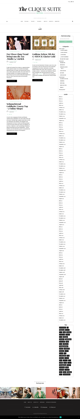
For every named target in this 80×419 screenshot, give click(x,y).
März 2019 (61, 261)
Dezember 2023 (62, 137)
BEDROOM (62, 64)
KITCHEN (62, 72)
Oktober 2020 (62, 220)
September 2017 (62, 300)
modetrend (65, 360)
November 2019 (62, 244)
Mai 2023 (61, 153)
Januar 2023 (61, 161)
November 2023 (62, 140)
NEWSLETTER (57, 21)
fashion (68, 339)
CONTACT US (35, 402)
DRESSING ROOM (13, 51)
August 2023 (61, 146)
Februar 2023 (61, 159)
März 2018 (61, 287)
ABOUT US (45, 21)
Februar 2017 (61, 315)
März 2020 (61, 235)
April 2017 (61, 311)
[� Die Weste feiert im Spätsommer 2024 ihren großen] (17, 392)
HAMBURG (62, 80)
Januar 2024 (61, 135)
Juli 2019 (60, 252)
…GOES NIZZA (63, 54)
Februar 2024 (62, 133)
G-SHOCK (40, 73)
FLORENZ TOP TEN (64, 78)
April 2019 (61, 259)
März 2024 (61, 131)
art (67, 327)
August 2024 (61, 120)
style (67, 367)
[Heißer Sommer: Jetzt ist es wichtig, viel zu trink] (63, 392)
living (68, 355)
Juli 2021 (60, 200)
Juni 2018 (61, 281)
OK (60, 417)
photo (65, 362)
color (60, 336)
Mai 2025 (61, 101)
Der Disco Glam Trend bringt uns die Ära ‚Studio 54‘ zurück (17, 56)
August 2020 (61, 224)
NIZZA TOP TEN (63, 85)
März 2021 (61, 209)
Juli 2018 (60, 278)
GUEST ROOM (63, 70)
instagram (66, 348)
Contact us (51, 21)
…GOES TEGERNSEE (64, 56)
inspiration (64, 346)
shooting (69, 362)
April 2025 (61, 103)
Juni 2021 (61, 202)
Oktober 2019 (62, 246)
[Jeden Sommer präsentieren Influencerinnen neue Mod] (40, 392)
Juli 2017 (60, 304)
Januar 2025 (61, 109)
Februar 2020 (62, 237)
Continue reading (11, 133)
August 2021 (61, 198)
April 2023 (61, 155)
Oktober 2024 (62, 116)
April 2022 (61, 181)
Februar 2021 (61, 211)
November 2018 (62, 270)
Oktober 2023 (62, 142)
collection (67, 334)
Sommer (68, 365)
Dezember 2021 (62, 189)
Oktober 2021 (61, 194)
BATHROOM (62, 62)
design (65, 337)
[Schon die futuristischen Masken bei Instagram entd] (28, 392)
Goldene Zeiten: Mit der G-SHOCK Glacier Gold (43, 55)
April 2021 (61, 207)
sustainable (67, 369)
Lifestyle (62, 356)
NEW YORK (62, 83)
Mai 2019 (61, 257)
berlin (61, 332)
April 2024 (61, 129)
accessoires (63, 327)
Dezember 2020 (62, 216)
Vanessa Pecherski (13, 61)
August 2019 (61, 250)
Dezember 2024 (62, 111)
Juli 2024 (60, 122)
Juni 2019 (61, 255)
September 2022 (62, 170)
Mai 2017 (61, 309)
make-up (61, 358)
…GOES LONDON (63, 52)
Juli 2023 (60, 148)
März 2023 (61, 157)
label (65, 353)
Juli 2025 (60, 96)
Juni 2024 (61, 124)
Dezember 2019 (62, 242)
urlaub (61, 374)
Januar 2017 (61, 317)
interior (61, 351)
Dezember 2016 (62, 320)
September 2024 (62, 118)
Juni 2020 (61, 229)
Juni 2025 (61, 98)
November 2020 (62, 218)
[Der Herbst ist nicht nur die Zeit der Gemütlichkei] (5, 392)
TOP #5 (21, 101)
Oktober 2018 (62, 272)
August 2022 (61, 172)
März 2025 (61, 105)
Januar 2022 (61, 187)
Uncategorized (62, 89)
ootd (61, 362)
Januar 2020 (61, 239)
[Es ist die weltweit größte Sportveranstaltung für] (51, 392)
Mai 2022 (61, 179)
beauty (62, 330)
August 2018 (61, 276)
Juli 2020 (61, 226)
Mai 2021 (61, 205)
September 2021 (62, 196)
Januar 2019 (61, 265)
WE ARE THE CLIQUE (64, 59)
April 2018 (61, 285)
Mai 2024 (61, 127)
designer (62, 339)
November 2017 (62, 296)
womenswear (66, 374)
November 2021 (62, 192)
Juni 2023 (61, 150)
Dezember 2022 (62, 163)
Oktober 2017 (61, 298)
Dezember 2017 (62, 294)
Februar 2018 (61, 289)
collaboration (62, 334)
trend (69, 372)
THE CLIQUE (26, 21)
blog (64, 332)
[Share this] (7, 65)
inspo (61, 348)
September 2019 (62, 248)
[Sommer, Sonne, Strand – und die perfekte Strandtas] (74, 392)
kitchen (61, 353)
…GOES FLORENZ (63, 50)
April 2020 (61, 233)
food (67, 341)
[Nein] (78, 417)
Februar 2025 (61, 107)
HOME (22, 21)
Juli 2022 (60, 174)
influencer (65, 344)
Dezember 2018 (62, 268)
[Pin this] (11, 65)
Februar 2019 (61, 263)
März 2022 (61, 183)
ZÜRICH (61, 87)
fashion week (62, 341)
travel (64, 372)
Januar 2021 (61, 213)
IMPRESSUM (42, 402)
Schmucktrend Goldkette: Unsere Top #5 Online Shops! (17, 106)
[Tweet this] (9, 65)
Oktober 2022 (62, 168)
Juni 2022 (61, 176)
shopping (63, 365)
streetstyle (62, 367)
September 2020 (62, 222)
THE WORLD (39, 21)
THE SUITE (32, 21)
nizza (69, 360)
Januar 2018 (61, 291)
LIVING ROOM (63, 75)
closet (69, 332)
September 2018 (62, 274)
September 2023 (62, 144)
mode (61, 360)
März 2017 (61, 313)
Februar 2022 (61, 185)
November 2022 (62, 166)
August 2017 (61, 302)
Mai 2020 (61, 231)
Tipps (61, 372)
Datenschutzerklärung (51, 402)
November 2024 (62, 114)
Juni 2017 (61, 307)
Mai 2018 (61, 283)
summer (61, 369)
